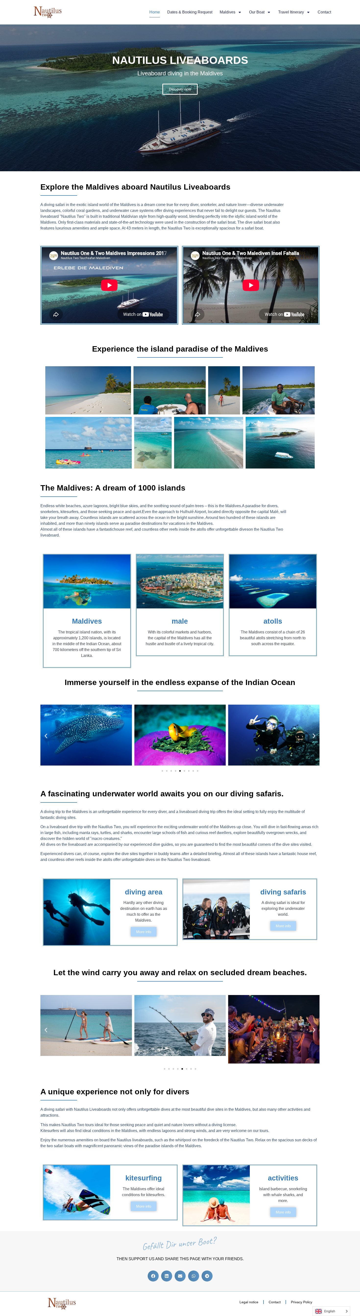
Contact (324, 12)
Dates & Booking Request (189, 12)
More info (143, 932)
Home (154, 12)
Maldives (227, 12)
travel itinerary (291, 12)
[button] (46, 736)
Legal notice (249, 1302)
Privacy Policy (301, 1302)
